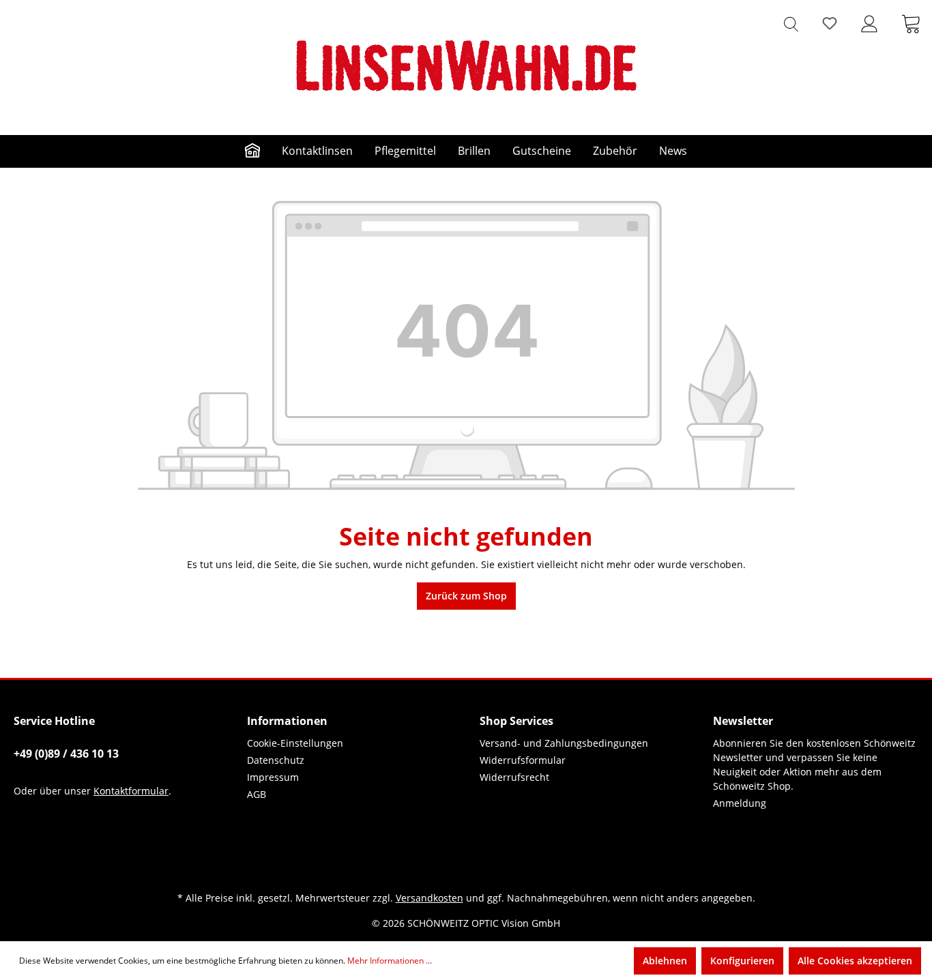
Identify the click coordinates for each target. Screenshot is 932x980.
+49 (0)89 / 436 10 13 (66, 753)
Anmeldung (739, 803)
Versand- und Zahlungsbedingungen (564, 743)
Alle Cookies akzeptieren (855, 960)
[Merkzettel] (829, 23)
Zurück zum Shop (466, 595)
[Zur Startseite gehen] (466, 65)
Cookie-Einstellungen (295, 743)
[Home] (252, 151)
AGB (256, 794)
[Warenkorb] (911, 23)
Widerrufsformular (523, 760)
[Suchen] (791, 23)
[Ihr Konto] (869, 23)
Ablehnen (665, 960)
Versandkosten (429, 897)
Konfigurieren (742, 960)
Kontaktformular (131, 790)
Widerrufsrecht (514, 777)
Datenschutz (275, 760)
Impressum (273, 777)
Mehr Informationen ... (389, 960)
